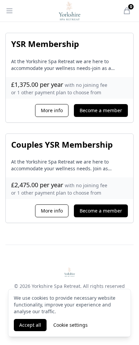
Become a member (101, 110)
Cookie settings (70, 325)
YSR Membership (45, 43)
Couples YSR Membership (62, 144)
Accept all (30, 325)
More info (52, 110)
